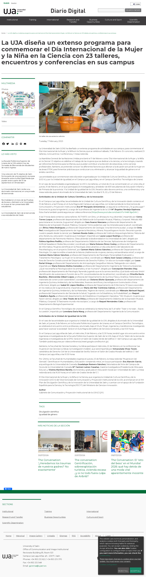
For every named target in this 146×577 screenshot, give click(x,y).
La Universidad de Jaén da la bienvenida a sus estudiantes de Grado (18, 214)
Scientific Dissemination (12, 523)
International (93, 511)
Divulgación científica (49, 412)
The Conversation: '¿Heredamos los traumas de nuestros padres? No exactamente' (54, 464)
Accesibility (85, 536)
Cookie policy (105, 555)
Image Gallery (36, 536)
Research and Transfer (12, 517)
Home (3, 33)
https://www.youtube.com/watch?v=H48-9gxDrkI (114, 212)
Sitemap (63, 536)
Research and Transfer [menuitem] (73, 21)
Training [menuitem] (32, 20)
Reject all (123, 571)
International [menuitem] (53, 20)
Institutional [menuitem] (12, 20)
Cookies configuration (108, 565)
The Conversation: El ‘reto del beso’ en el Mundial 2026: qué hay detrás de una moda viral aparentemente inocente (127, 466)
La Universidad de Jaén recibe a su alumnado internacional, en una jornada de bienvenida (18, 191)
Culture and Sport (95, 517)
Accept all (135, 571)
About (98, 536)
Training (48, 511)
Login (108, 536)
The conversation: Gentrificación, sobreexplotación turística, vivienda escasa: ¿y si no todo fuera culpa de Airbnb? (90, 468)
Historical (20, 536)
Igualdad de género (48, 414)
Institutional (7, 511)
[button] (89, 108)
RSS (74, 536)
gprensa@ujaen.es (37, 566)
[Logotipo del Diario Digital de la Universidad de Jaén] (68, 11)
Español (13, 3)
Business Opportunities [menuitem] (93, 21)
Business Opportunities (55, 517)
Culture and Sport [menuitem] (113, 20)
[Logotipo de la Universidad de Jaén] (15, 11)
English (6, 3)
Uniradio (51, 536)
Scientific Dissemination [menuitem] (133, 21)
